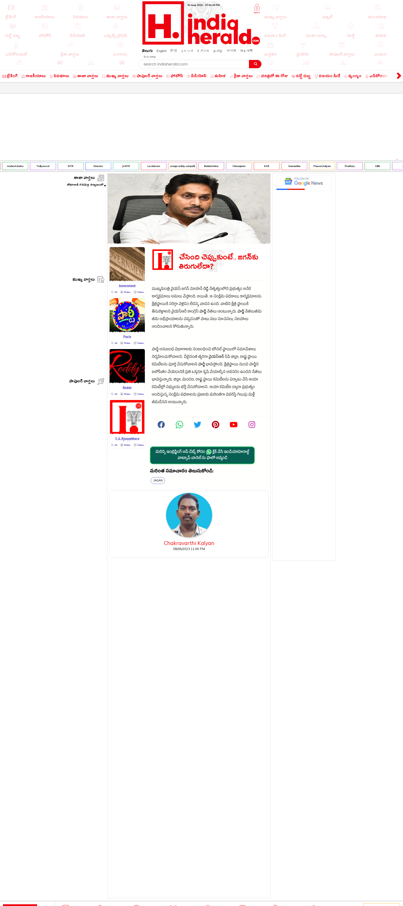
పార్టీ (202, 312)
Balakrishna (206, 166)
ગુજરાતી (187, 51)
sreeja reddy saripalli (177, 166)
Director (93, 166)
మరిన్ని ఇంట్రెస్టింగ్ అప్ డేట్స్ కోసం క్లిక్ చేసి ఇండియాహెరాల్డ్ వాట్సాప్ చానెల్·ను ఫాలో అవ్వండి (202, 455)
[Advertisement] (201, 125)
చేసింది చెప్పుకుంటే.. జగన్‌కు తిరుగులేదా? (218, 262)
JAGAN (157, 480)
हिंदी (173, 51)
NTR (65, 166)
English (162, 51)
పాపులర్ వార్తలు (82, 381)
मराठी (231, 51)
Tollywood (37, 166)
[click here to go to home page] (201, 43)
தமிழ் (218, 51)
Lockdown (148, 166)
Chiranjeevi (233, 166)
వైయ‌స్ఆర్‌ (216, 357)
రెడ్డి (205, 289)
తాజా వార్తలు (84, 178)
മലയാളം (149, 57)
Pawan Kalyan (316, 166)
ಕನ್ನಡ (203, 51)
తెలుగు (147, 51)
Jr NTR (120, 166)
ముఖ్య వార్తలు (83, 280)
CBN (371, 166)
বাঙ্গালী (246, 51)
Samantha (289, 166)
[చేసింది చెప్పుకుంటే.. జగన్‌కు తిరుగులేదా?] (189, 243)
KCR (261, 166)
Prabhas (344, 166)
